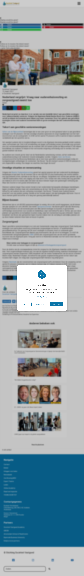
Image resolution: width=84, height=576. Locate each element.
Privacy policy (42, 297)
